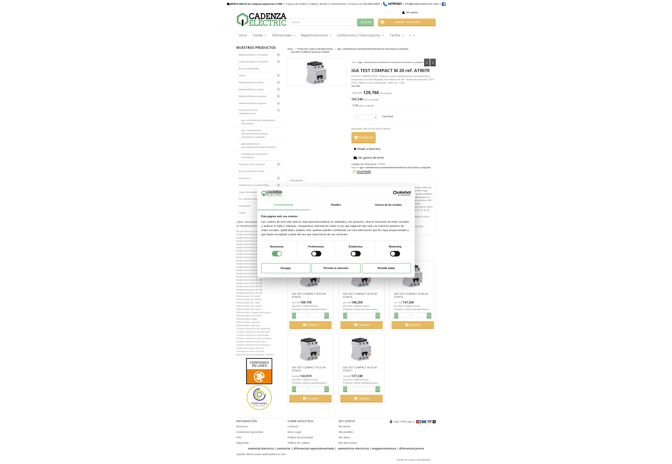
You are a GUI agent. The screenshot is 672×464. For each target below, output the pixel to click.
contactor (283, 448)
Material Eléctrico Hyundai (252, 96)
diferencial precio (411, 448)
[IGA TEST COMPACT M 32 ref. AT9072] (310, 349)
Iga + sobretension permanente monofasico (258, 122)
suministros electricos (353, 448)
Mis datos (345, 437)
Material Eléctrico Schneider (253, 54)
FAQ (238, 437)
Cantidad (387, 116)
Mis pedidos (346, 432)
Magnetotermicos (315, 35)
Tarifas (396, 35)
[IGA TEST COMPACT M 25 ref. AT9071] (361, 349)
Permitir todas (386, 268)
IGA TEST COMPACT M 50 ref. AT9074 (360, 295)
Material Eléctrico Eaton (251, 82)
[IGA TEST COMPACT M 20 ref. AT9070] (317, 73)
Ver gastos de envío (370, 158)
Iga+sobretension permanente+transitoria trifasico (258, 145)
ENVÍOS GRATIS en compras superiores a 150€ (256, 3)
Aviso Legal (294, 432)
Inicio (243, 35)
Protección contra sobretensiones (248, 111)
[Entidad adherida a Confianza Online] (259, 384)
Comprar (366, 137)
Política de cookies (299, 442)
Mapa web (242, 442)
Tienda (258, 35)
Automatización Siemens (252, 164)
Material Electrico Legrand (252, 103)
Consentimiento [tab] (283, 204)
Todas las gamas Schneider (253, 61)
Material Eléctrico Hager (251, 89)
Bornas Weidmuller (249, 68)
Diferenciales (282, 35)
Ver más (355, 85)
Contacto (293, 426)
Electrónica (244, 178)
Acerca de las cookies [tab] (388, 204)
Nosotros (242, 426)
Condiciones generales (249, 432)
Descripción (296, 180)
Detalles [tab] (336, 204)
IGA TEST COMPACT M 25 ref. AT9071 (360, 369)
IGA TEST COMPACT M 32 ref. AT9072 (309, 369)
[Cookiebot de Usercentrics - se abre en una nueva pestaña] (395, 193)
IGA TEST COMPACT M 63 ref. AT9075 (309, 295)
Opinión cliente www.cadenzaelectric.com (261, 454)
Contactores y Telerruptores (359, 35)
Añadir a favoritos (368, 149)
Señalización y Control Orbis (254, 185)
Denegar (286, 268)
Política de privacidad (300, 437)
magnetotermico (384, 448)
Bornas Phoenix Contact (251, 171)
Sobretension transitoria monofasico (254, 155)
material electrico (261, 448)
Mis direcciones (348, 442)
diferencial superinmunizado (313, 448)
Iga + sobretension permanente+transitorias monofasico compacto (391, 62)
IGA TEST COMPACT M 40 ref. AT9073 (411, 295)
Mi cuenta (411, 12)
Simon (242, 75)
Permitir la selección (336, 268)
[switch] (316, 253)
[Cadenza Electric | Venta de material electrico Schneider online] (261, 19)
